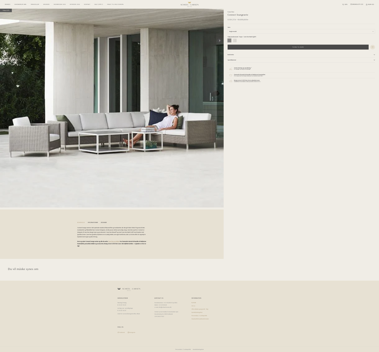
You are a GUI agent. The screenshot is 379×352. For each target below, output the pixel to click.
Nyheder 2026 (75, 4)
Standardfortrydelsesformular (200, 319)
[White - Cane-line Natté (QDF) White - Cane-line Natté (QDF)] (235, 40)
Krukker (46, 4)
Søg (346, 4)
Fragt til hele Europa (115, 4)
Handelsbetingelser (197, 312)
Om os (193, 306)
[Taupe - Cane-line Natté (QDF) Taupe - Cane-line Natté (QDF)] (229, 40)
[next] (219, 40)
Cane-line (231, 12)
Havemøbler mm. (21, 4)
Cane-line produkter (114, 241)
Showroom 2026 (60, 4)
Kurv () (371, 4)
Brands (7, 4)
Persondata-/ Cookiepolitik (199, 316)
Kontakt (87, 4)
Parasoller (35, 4)
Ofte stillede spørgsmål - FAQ (199, 309)
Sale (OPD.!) (98, 4)
